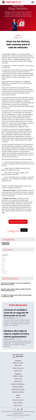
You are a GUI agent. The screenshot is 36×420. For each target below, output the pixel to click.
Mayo (3, 264)
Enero (3, 257)
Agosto (4, 270)
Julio (3, 268)
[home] (11, 2)
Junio (3, 266)
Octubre (4, 273)
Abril (3, 263)
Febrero (4, 259)
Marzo (3, 261)
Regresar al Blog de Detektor (18, 222)
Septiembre (5, 272)
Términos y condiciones (18, 417)
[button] (32, 4)
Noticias (24, 230)
